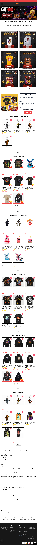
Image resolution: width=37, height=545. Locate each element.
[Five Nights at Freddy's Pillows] (9, 78)
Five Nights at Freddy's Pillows (9, 88)
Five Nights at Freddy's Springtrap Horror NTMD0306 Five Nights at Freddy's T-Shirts (18, 171)
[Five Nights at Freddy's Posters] (27, 78)
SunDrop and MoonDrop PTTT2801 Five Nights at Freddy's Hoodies (18, 366)
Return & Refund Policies (23, 531)
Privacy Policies (12, 530)
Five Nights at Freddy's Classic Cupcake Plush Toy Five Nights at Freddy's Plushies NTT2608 (30, 247)
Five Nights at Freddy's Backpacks (28, 68)
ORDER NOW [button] (28, 112)
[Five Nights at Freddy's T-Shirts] (9, 59)
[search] (33, 3)
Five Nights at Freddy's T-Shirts (9, 68)
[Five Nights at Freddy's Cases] (9, 39)
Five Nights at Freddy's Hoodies (27, 49)
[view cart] (35, 3)
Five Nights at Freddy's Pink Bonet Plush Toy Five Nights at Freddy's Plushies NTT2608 (7, 247)
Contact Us (21, 532)
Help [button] (35, 543)
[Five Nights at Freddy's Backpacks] (27, 59)
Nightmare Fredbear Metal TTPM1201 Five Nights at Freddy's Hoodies (30, 366)
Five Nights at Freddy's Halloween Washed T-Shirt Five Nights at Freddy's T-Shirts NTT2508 (7, 325)
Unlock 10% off (2, 540)
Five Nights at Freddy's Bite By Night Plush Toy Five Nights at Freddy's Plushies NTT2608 (6, 230)
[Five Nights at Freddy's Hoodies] (27, 39)
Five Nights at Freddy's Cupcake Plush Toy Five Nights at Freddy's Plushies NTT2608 (18, 247)
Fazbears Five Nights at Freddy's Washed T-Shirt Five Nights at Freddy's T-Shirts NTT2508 (29, 307)
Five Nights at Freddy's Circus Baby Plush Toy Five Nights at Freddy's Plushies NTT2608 (29, 230)
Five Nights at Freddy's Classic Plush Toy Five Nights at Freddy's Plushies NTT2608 (18, 264)
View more (18, 152)
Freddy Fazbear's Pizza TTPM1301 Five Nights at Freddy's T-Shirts (7, 205)
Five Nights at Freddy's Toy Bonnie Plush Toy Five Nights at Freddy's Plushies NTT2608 (7, 264)
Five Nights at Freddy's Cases (9, 49)
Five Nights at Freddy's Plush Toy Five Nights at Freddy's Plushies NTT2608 (18, 230)
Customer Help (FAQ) (22, 534)
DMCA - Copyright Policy (13, 531)
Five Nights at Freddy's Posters (27, 88)
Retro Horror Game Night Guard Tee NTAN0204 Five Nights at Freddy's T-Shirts (6, 188)
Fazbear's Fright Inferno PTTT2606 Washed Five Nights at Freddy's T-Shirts (7, 171)
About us (11, 527)
